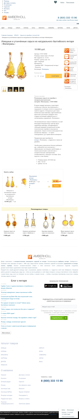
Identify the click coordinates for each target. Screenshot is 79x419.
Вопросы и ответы (24, 398)
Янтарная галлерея (6, 395)
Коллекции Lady (5, 388)
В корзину (55, 76)
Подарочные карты (6, 398)
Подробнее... (53, 414)
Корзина (64, 412)
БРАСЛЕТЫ (4, 354)
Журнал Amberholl (24, 392)
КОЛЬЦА (3, 348)
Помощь (6, 1)
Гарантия (7, 7)
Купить (56, 186)
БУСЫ (41, 351)
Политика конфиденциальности (7, 402)
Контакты (7, 9)
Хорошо (2, 418)
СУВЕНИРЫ (42, 354)
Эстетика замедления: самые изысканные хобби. (16, 292)
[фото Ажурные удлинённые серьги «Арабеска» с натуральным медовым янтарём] (30, 220)
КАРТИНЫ (4, 358)
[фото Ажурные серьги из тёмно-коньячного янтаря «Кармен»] (11, 220)
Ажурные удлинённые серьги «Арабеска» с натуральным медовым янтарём (29, 233)
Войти (63, 410)
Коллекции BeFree (6, 392)
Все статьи (6, 333)
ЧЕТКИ (41, 358)
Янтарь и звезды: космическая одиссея (13, 322)
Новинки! (3, 375)
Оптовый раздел (6, 381)
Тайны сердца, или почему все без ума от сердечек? (17, 309)
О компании (7, 5)
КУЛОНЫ (3, 351)
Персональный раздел (68, 416)
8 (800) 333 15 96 (67, 17)
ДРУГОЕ (3, 361)
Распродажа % (23, 395)
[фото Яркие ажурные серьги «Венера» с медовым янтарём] (68, 220)
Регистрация (70, 410)
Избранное (4, 364)
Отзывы (6, 12)
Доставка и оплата (10, 3)
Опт (5, 10)
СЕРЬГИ (41, 348)
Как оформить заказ (25, 385)
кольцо (36, 140)
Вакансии (21, 388)
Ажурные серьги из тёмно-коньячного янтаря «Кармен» (9, 233)
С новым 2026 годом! (7, 313)
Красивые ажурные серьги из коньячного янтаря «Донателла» (48, 233)
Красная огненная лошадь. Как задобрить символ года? (18, 317)
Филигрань (45, 69)
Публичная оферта (24, 403)
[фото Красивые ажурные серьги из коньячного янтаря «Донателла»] (49, 220)
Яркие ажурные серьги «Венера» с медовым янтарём (67, 233)
